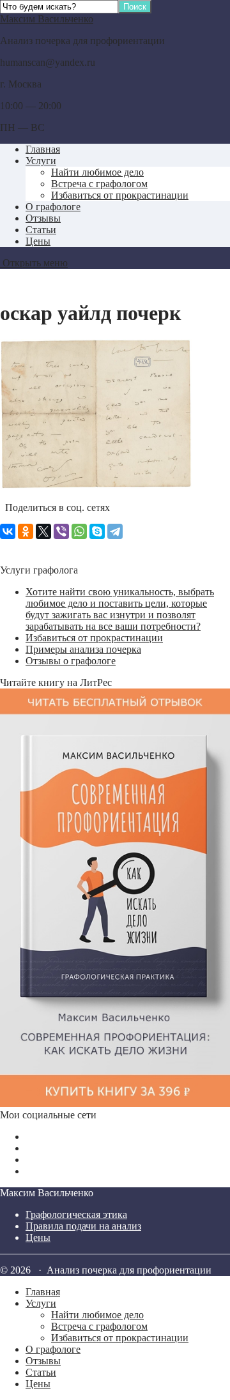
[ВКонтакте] (7, 531)
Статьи (41, 229)
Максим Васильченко (46, 18)
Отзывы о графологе (71, 660)
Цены (38, 241)
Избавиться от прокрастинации (119, 195)
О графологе (53, 206)
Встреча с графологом (99, 183)
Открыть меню (34, 262)
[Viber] (61, 531)
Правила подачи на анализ (83, 1226)
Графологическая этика (76, 1214)
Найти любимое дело (97, 172)
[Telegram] (115, 531)
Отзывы (43, 218)
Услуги (41, 160)
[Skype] (97, 531)
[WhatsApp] (79, 531)
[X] (43, 531)
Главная (43, 149)
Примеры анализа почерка (83, 649)
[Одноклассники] (25, 531)
